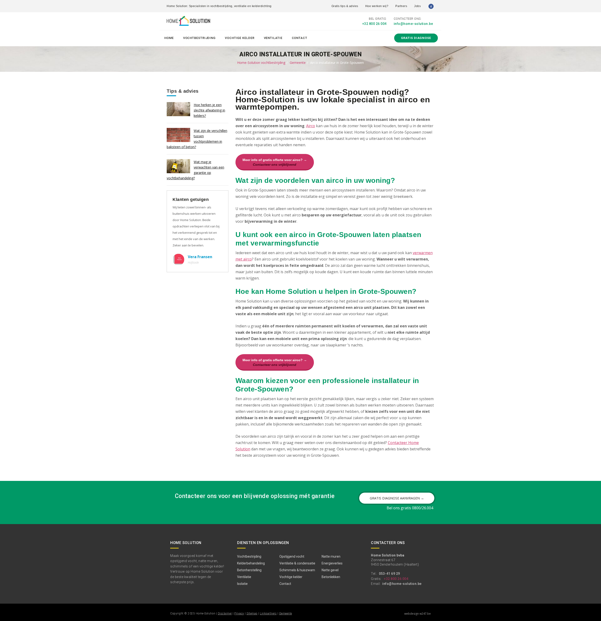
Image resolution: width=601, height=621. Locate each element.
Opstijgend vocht (291, 556)
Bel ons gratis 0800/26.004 (410, 507)
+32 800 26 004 (374, 24)
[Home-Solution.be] (188, 22)
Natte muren (331, 556)
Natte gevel (330, 570)
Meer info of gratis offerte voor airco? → (275, 162)
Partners (401, 6)
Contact (299, 38)
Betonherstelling (249, 570)
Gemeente (298, 62)
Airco (310, 125)
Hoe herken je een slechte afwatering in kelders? (209, 110)
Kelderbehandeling (251, 563)
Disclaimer (225, 613)
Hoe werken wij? (377, 6)
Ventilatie (273, 38)
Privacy (239, 613)
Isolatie (242, 584)
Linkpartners (268, 613)
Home (169, 38)
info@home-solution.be (413, 24)
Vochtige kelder (239, 38)
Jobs (417, 6)
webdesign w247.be (417, 614)
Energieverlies (332, 563)
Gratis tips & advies (344, 6)
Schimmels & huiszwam (297, 570)
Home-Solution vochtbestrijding (261, 62)
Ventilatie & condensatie (297, 563)
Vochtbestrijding (199, 38)
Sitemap (252, 613)
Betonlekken (331, 577)
